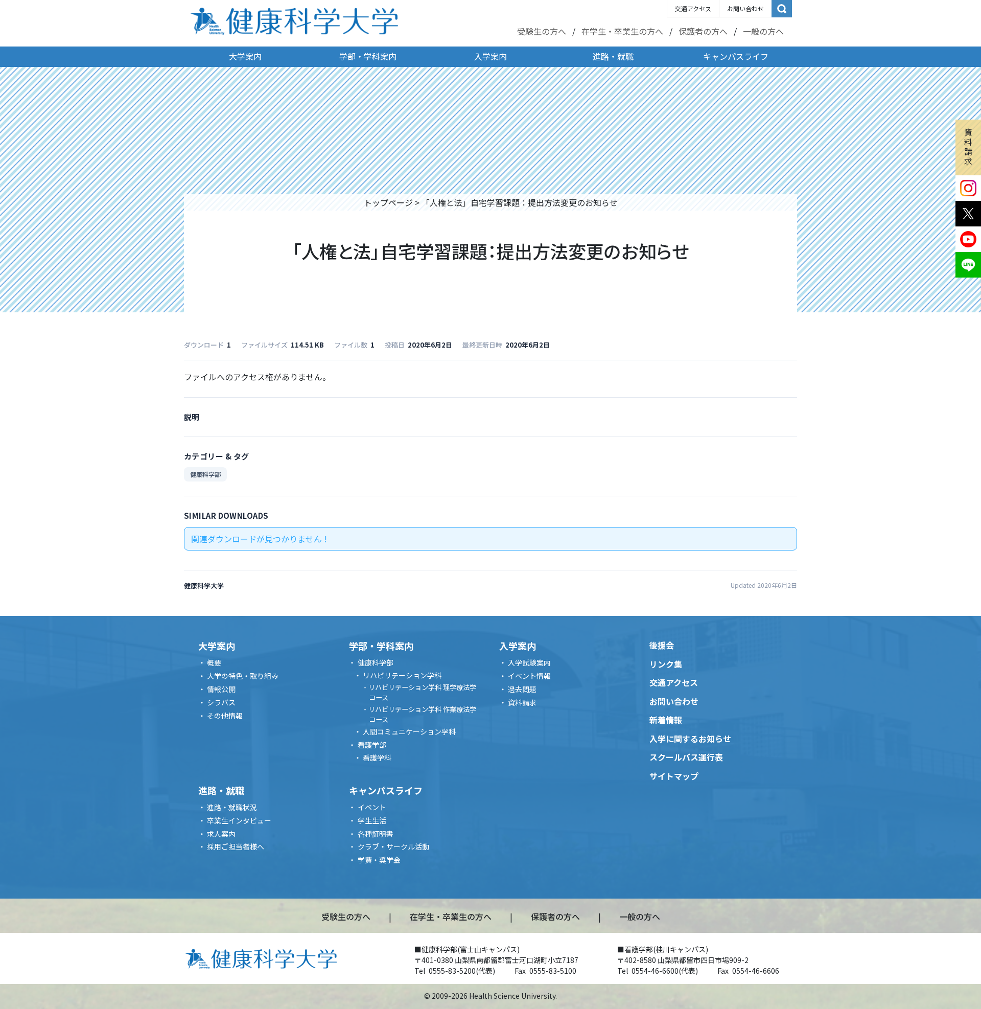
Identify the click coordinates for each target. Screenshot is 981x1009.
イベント (372, 807)
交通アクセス (693, 8)
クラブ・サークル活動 (393, 846)
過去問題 (522, 689)
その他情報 (225, 715)
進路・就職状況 (232, 807)
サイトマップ (673, 776)
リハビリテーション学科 (402, 675)
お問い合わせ (745, 8)
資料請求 (968, 147)
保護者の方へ (703, 31)
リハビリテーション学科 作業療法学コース (422, 714)
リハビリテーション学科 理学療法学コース (422, 692)
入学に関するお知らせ (690, 738)
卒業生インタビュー (239, 820)
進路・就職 (613, 56)
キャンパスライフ (735, 56)
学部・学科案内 (367, 56)
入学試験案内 (529, 662)
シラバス (221, 702)
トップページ (388, 202)
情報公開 (221, 689)
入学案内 (490, 56)
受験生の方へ (541, 31)
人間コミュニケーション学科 (409, 731)
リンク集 (665, 664)
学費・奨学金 (379, 860)
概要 (214, 662)
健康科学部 (205, 474)
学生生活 (372, 820)
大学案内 (245, 56)
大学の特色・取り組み (242, 676)
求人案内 (221, 834)
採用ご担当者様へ (235, 846)
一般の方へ (763, 31)
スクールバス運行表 (686, 757)
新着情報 (665, 720)
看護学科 (377, 757)
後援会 (661, 645)
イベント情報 (529, 676)
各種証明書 (375, 834)
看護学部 (372, 745)
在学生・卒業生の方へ (622, 31)
